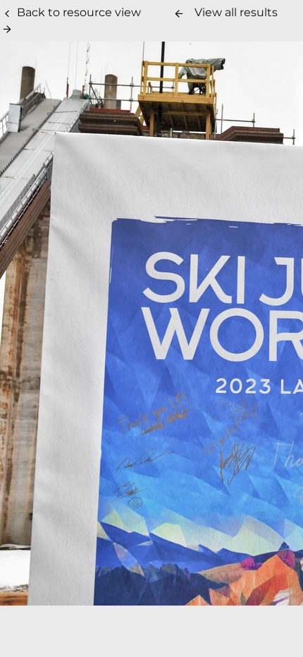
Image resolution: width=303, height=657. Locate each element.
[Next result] (7, 29)
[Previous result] (179, 13)
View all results (236, 12)
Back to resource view (79, 12)
